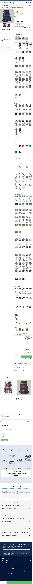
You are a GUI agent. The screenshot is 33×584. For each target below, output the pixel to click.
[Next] (13, 25)
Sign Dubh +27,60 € (28, 338)
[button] (16, 12)
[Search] (20, 3)
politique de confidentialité (18, 553)
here (20, 464)
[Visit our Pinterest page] (25, 571)
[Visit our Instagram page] (19, 571)
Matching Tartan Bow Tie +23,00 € (28, 343)
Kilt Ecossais (11, 7)
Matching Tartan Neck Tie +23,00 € (28, 345)
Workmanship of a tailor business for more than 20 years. (6, 5)
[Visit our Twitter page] (13, 571)
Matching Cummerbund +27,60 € (28, 342)
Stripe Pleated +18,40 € (28, 337)
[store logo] (7, 2)
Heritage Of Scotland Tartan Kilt (18, 7)
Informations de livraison (16, 474)
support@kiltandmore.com (16, 476)
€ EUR (23, 3)
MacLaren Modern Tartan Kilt (21, 395)
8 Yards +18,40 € (27, 336)
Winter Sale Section (20, 0)
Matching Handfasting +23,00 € (28, 347)
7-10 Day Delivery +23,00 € (27, 350)
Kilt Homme (7, 7)
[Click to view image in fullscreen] (7, 16)
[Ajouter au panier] (26, 356)
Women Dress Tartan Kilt (4, 395)
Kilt (4, 7)
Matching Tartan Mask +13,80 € (28, 340)
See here (11, 461)
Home (2, 7)
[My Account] (28, 2)
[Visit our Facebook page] (7, 571)
